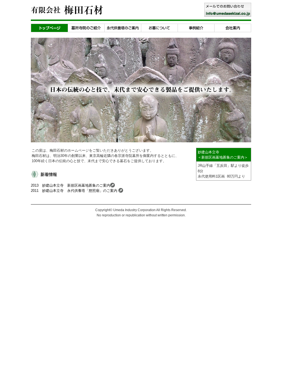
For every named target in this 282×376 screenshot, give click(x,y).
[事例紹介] (196, 26)
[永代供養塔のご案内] (122, 26)
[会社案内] (232, 26)
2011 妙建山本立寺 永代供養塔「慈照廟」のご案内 (74, 191)
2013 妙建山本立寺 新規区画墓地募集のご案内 (70, 185)
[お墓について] (159, 26)
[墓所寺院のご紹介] (86, 26)
